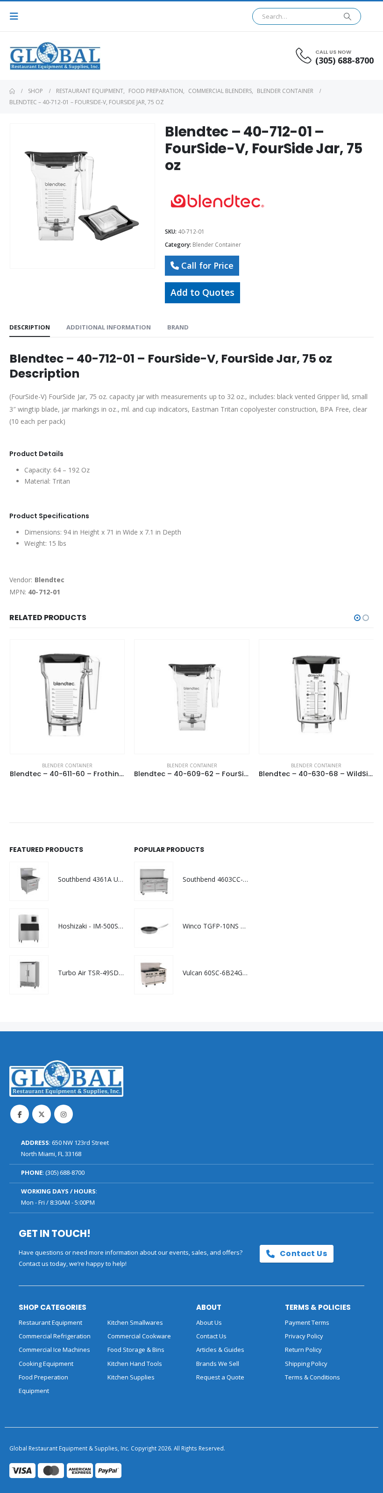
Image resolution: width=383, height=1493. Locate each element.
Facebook (19, 1114)
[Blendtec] (216, 200)
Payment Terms (307, 1322)
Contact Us (302, 1253)
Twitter (41, 1114)
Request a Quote (220, 1377)
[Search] (347, 16)
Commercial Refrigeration (55, 1336)
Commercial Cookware (139, 1336)
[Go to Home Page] (12, 91)
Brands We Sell (217, 1363)
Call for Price (207, 265)
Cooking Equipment (46, 1363)
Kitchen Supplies (131, 1377)
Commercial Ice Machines (54, 1349)
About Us (209, 1322)
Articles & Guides (220, 1349)
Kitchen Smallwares (135, 1322)
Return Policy (303, 1349)
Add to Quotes (202, 292)
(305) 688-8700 (65, 1172)
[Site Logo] (35, 56)
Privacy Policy (304, 1336)
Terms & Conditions (312, 1377)
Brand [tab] (178, 327)
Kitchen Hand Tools (134, 1363)
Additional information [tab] (108, 327)
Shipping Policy (306, 1363)
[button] (16, 16)
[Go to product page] (67, 697)
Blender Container (216, 245)
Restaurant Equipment (50, 1322)
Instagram (63, 1114)
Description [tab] (29, 327)
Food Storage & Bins (135, 1349)
